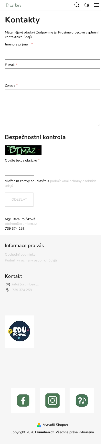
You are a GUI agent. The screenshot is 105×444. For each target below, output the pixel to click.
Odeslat (19, 199)
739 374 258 (22, 290)
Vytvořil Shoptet (55, 424)
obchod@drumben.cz (21, 223)
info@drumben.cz (25, 284)
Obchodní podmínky (20, 254)
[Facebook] (23, 400)
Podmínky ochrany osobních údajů (31, 260)
